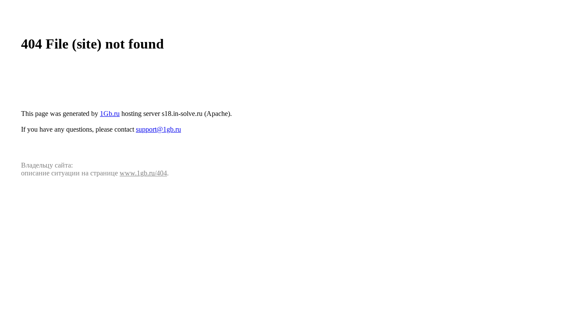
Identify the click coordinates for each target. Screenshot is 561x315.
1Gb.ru (110, 113)
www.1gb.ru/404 (143, 173)
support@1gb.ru (158, 129)
